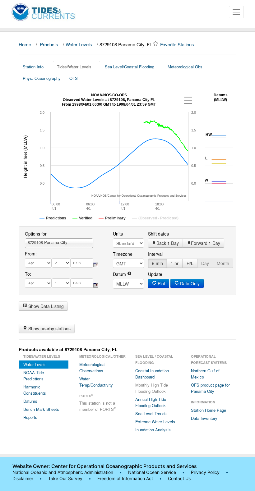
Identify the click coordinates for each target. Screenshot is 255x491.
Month (223, 263)
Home (25, 44)
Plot (160, 283)
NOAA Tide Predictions (33, 375)
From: (31, 253)
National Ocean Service (152, 472)
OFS (73, 78)
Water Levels (79, 44)
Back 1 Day (167, 243)
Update (155, 274)
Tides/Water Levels (74, 67)
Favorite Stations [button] (177, 44)
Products (49, 44)
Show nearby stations (49, 328)
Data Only (189, 283)
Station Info (33, 67)
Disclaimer (22, 478)
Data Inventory (204, 418)
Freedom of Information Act (125, 478)
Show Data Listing (45, 306)
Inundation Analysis (153, 430)
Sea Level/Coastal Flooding (129, 67)
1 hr (174, 263)
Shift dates (158, 234)
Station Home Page (208, 410)
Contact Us (179, 478)
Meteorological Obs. (186, 67)
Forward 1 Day (205, 243)
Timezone (122, 254)
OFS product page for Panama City (210, 388)
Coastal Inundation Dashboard (152, 374)
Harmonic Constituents (34, 390)
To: (28, 274)
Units (118, 234)
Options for (36, 234)
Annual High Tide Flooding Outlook (150, 402)
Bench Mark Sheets (41, 409)
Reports (30, 417)
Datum (120, 274)
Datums (30, 401)
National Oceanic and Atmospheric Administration (62, 472)
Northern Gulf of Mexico (205, 374)
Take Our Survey (66, 478)
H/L (190, 263)
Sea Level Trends (151, 413)
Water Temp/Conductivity (96, 382)
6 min (157, 263)
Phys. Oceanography (42, 78)
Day (205, 263)
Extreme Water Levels (155, 421)
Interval (155, 254)
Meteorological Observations (92, 367)
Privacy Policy (205, 472)
